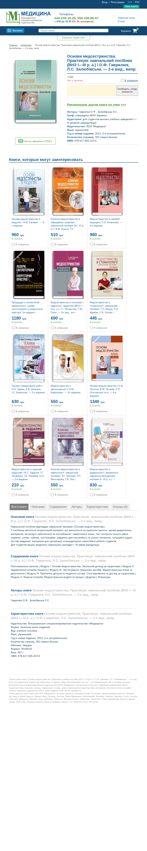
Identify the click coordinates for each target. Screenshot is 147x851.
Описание (38, 506)
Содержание (58, 506)
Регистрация (117, 2)
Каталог (18, 30)
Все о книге (19, 506)
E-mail (121, 21)
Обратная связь (126, 18)
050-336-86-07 (88, 18)
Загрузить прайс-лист (73, 37)
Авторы (77, 506)
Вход (104, 2)
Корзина (126, 30)
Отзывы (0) (120, 506)
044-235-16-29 (65, 18)
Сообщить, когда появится (127, 90)
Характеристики (97, 506)
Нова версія (131, 6)
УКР (130, 2)
